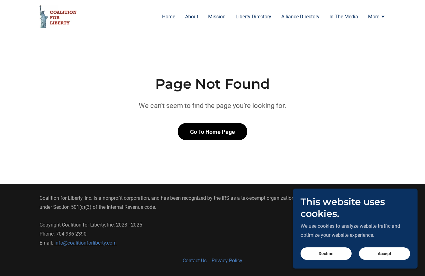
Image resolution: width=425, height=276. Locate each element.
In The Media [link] (343, 17)
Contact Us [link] (195, 261)
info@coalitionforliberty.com (85, 243)
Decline (326, 253)
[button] (376, 17)
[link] (58, 16)
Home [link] (168, 17)
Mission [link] (217, 17)
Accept (384, 253)
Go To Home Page (212, 132)
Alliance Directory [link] (300, 17)
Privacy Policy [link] (227, 261)
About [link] (191, 17)
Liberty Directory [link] (253, 17)
